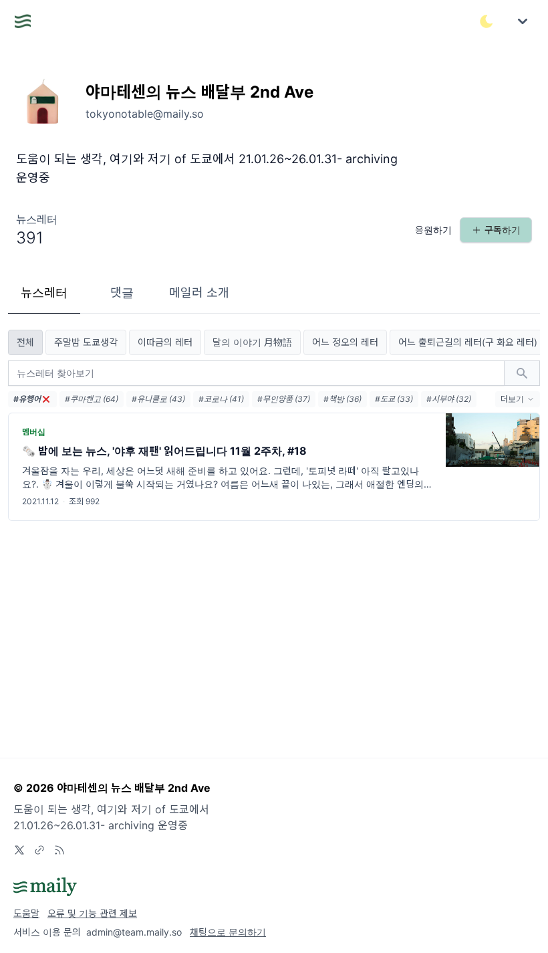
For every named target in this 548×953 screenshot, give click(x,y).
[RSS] (59, 850)
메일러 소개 (199, 293)
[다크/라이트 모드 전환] (486, 21)
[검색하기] (522, 373)
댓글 (122, 293)
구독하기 (503, 229)
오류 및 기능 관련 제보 (92, 913)
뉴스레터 (44, 293)
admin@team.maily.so (134, 932)
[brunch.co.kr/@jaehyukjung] (39, 850)
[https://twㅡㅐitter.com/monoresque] (19, 850)
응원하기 (433, 229)
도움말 (26, 913)
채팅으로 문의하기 (228, 932)
